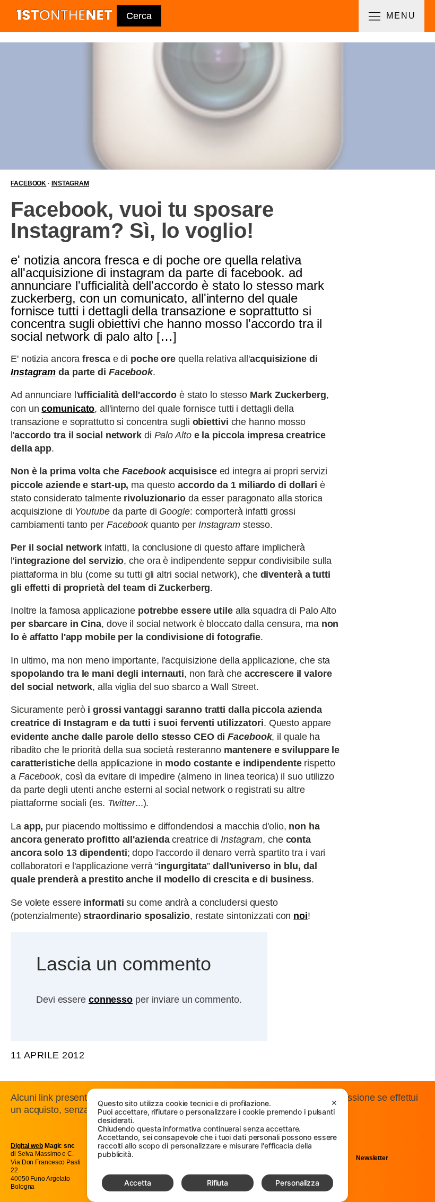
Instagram (70, 183)
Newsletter (372, 1158)
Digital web (27, 1146)
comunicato (67, 408)
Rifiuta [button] (217, 1182)
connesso (111, 999)
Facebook (28, 183)
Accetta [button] (137, 1182)
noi (300, 916)
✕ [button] (334, 1102)
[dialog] (217, 1145)
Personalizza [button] (297, 1182)
